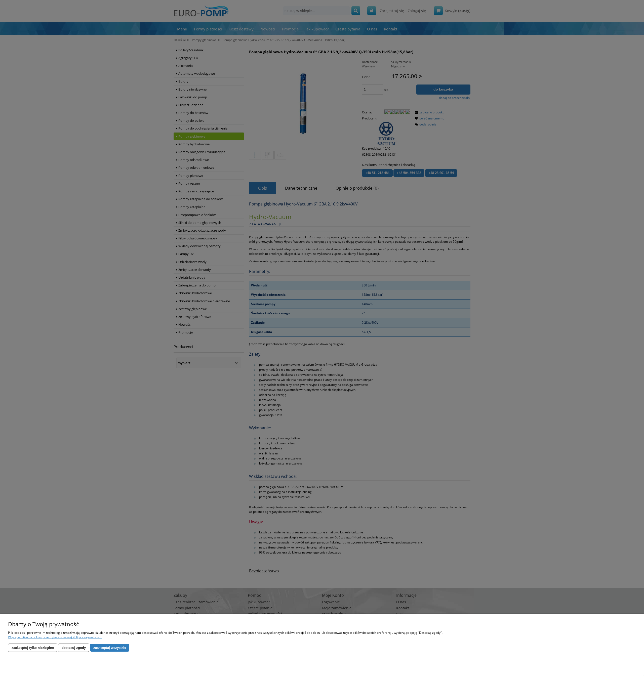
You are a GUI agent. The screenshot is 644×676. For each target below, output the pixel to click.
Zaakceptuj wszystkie (109, 648)
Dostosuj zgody (74, 648)
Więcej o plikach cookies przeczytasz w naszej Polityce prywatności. (55, 637)
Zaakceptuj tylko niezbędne (33, 648)
